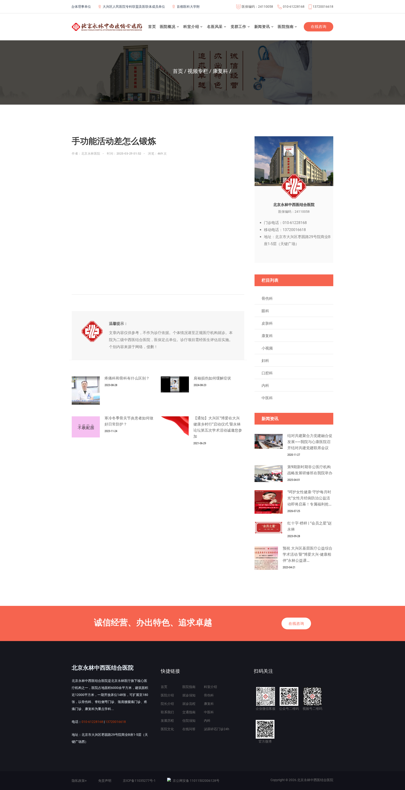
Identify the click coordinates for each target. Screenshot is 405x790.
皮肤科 (267, 323)
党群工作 (238, 26)
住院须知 (188, 720)
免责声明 (104, 780)
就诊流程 (188, 704)
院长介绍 (167, 704)
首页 (152, 26)
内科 (265, 385)
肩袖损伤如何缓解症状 (212, 378)
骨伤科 (267, 298)
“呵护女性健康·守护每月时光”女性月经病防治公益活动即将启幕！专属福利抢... (309, 498)
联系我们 (167, 712)
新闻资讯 (262, 26)
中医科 (267, 398)
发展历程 (167, 720)
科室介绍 (191, 26)
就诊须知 (188, 695)
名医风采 (215, 26)
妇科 (265, 360)
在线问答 (188, 729)
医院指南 (285, 26)
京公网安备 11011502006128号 (196, 780)
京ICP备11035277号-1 (139, 780)
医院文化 (167, 729)
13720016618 (323, 6)
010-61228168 (293, 6)
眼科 (265, 311)
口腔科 (267, 373)
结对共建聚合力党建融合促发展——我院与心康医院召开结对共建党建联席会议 (309, 441)
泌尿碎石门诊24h (216, 729)
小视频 (267, 348)
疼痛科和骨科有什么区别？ (127, 378)
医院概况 (168, 26)
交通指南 (188, 712)
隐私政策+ (79, 780)
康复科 (267, 336)
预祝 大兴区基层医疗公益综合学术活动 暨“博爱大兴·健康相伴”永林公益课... (307, 554)
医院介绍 (167, 695)
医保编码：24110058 (257, 6)
